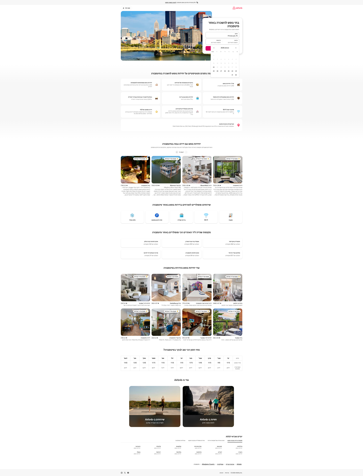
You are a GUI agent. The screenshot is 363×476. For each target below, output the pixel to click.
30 (236, 75)
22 (213, 67)
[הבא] (176, 152)
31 (232, 75)
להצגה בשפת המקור (170, 2)
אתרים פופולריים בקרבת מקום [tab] (196, 440)
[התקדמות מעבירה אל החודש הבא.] (214, 47)
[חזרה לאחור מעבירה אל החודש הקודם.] (235, 47)
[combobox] (222, 36)
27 (221, 71)
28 (217, 71)
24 (232, 71)
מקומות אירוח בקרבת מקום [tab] (234, 440)
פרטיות (227, 473)
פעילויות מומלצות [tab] (180, 440)
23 (236, 71)
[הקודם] (186, 152)
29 (213, 71)
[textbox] (231, 42)
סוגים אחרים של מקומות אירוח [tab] (216, 440)
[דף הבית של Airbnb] (237, 8)
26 (225, 71)
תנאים (221, 473)
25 (228, 71)
